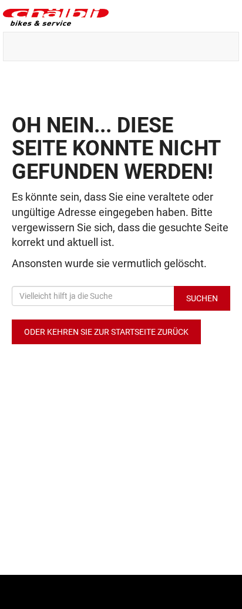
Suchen (202, 298)
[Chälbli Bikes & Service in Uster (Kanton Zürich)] (121, 17)
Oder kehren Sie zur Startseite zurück (106, 332)
